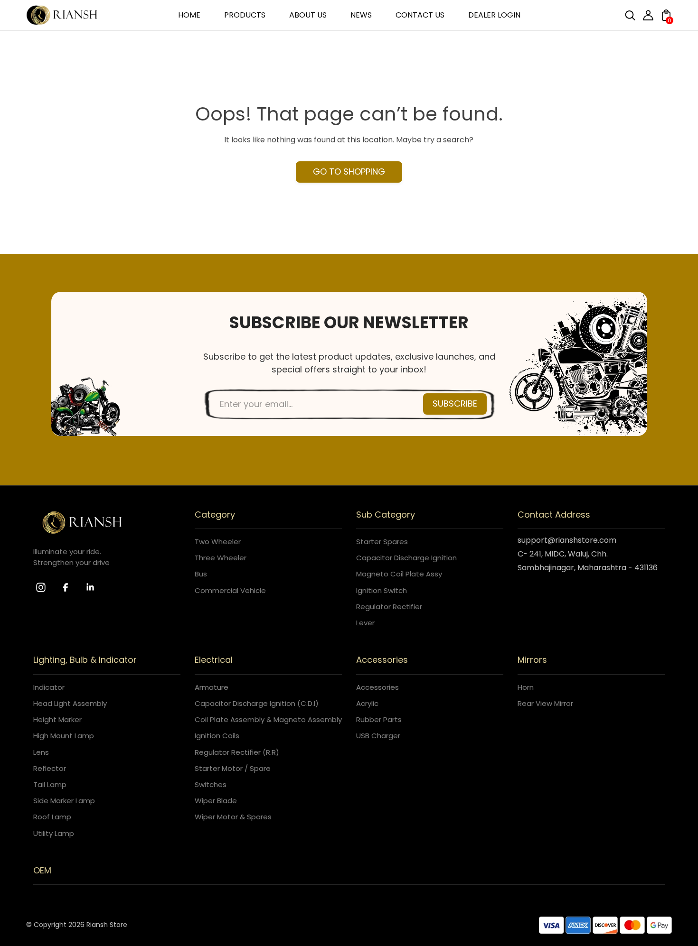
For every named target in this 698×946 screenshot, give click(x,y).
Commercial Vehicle (230, 590)
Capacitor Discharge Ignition (406, 558)
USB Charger (378, 736)
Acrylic (367, 703)
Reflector (49, 768)
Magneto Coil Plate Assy (399, 574)
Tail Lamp (49, 784)
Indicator (49, 687)
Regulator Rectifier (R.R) (237, 752)
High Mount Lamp (63, 736)
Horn (526, 687)
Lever (365, 623)
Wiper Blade (216, 801)
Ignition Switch (381, 590)
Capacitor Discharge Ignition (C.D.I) (257, 703)
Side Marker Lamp (64, 801)
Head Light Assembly (70, 703)
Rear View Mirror (545, 703)
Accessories (377, 687)
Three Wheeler (220, 558)
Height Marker (57, 719)
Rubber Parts (379, 719)
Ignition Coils (217, 736)
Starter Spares (382, 542)
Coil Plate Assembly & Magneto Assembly (268, 719)
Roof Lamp (52, 817)
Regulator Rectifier (389, 607)
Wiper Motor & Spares (233, 817)
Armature (211, 687)
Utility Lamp (53, 833)
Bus (201, 574)
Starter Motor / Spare (233, 768)
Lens (41, 752)
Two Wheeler (218, 542)
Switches (210, 784)
